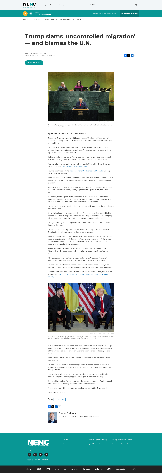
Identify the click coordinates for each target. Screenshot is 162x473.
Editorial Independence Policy (97, 440)
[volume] (30, 14)
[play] (25, 14)
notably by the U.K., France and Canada (86, 171)
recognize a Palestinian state (75, 166)
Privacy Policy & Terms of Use (122, 440)
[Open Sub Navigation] (29, 19)
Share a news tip (68, 444)
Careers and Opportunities (121, 444)
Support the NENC (94, 444)
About (79, 19)
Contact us (66, 440)
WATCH (54, 19)
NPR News (60, 399)
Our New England (67, 19)
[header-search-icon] (136, 5)
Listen (46, 19)
